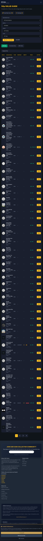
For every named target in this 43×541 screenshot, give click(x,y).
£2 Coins (24, 463)
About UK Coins (4, 487)
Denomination (6, 17)
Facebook (3, 475)
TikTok (2, 479)
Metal (4, 23)
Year (4, 33)
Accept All (22, 532)
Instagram (3, 476)
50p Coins (24, 461)
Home (23, 459)
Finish (4, 28)
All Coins (4, 45)
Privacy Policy (4, 496)
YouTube (3, 482)
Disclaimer (3, 495)
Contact (3, 491)
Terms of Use (4, 498)
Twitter (2, 481)
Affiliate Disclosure (5, 489)
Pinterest (3, 478)
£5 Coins (24, 465)
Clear (18, 39)
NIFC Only (21, 45)
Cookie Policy (4, 493)
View (39, 59)
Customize (22, 538)
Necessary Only (22, 535)
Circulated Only (12, 45)
